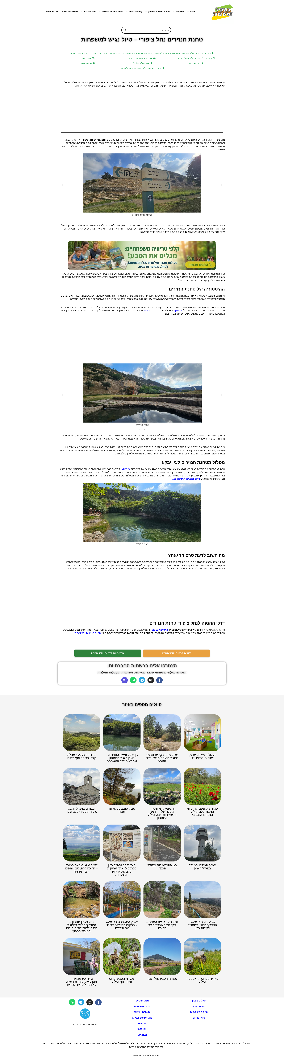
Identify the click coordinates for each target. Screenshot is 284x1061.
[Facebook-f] (159, 680)
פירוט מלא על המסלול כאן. (186, 479)
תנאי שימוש (142, 1000)
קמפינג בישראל (135, 12)
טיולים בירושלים (199, 1012)
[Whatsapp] (133, 680)
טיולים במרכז (199, 1006)
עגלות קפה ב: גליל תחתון (176, 653)
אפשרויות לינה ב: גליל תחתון (107, 653)
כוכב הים (149, 310)
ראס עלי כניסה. (159, 630)
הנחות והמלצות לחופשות (112, 12)
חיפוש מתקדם (52, 12)
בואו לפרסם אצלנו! (70, 12)
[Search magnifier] (125, 30)
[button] (62, 185)
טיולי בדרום (199, 1018)
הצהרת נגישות (142, 1012)
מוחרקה (178, 310)
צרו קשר (142, 1029)
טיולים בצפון (199, 1000)
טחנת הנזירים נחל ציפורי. (87, 633)
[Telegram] (142, 680)
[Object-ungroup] (124, 680)
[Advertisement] (142, 111)
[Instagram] (150, 680)
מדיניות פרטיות (142, 1006)
